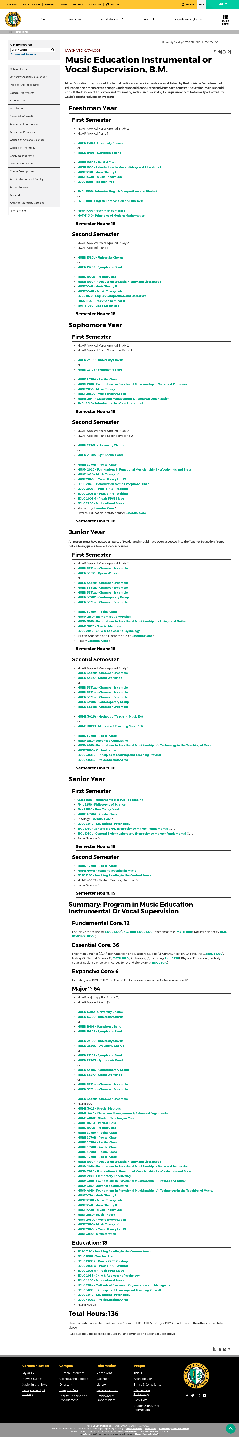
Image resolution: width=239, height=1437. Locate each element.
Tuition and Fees (107, 1390)
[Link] (196, 1375)
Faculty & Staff (31, 4)
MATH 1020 (121, 958)
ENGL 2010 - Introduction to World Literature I (110, 403)
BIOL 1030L (87, 936)
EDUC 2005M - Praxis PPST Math (100, 498)
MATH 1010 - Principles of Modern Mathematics (111, 215)
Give (201, 4)
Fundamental (158, 828)
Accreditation (143, 1378)
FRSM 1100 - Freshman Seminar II (101, 301)
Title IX (138, 1373)
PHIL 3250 (171, 958)
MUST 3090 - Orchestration (96, 750)
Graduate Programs (22, 155)
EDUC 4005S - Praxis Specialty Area (102, 760)
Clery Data (140, 1400)
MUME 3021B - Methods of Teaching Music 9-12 (110, 726)
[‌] (231, 1429)
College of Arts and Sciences (27, 140)
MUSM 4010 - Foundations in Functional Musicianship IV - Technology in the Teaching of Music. (145, 745)
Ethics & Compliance (147, 1384)
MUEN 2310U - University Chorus (100, 360)
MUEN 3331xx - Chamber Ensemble (102, 568)
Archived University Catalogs (27, 202)
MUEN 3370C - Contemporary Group (103, 597)
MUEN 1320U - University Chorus (100, 257)
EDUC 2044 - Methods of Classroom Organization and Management (125, 1285)
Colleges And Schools (73, 1378)
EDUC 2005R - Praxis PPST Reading (102, 488)
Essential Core (103, 508)
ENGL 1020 (144, 932)
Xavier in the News (34, 1384)
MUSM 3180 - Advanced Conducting (102, 740)
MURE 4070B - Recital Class (97, 865)
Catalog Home (19, 69)
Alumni (63, 4)
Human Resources (71, 1373)
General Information (22, 92)
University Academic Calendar (28, 77)
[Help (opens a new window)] (229, 52)
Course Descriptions (22, 171)
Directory (65, 1384)
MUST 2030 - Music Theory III (97, 389)
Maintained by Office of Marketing (174, 1429)
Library (101, 1384)
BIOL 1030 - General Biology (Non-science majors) (112, 828)
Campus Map (68, 1390)
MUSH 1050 (214, 953)
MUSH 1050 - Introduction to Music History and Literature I (119, 167)
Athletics (78, 4)
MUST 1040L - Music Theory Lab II (100, 291)
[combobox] (196, 42)
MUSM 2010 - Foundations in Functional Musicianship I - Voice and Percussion (133, 384)
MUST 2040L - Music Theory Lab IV (101, 479)
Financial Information (23, 116)
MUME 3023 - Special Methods (99, 626)
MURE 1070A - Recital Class (96, 162)
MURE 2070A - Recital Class (97, 379)
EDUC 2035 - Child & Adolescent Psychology (108, 631)
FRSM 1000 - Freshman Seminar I (101, 210)
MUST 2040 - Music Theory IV (98, 474)
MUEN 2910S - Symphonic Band (99, 369)
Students (12, 4)
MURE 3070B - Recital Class (97, 735)
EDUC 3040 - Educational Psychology (103, 823)
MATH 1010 (184, 932)
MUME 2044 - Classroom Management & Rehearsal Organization (123, 398)
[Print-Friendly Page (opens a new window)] (224, 52)
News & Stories (32, 1378)
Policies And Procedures (24, 84)
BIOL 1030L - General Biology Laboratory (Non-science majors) (121, 833)
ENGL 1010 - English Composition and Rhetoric (110, 201)
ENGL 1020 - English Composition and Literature (111, 296)
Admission (16, 108)
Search (190, 4)
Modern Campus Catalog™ (146, 1434)
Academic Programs (22, 132)
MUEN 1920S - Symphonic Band (99, 267)
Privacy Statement (134, 1429)
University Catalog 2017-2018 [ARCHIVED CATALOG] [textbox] (190, 42)
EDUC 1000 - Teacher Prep (95, 181)
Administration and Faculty (26, 179)
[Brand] (13, 19)
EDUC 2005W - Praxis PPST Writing (102, 493)
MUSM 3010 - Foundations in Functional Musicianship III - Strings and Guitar (131, 621)
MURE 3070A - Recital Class (97, 611)
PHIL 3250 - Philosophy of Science (101, 804)
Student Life (17, 100)
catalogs (86, 1434)
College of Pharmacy (22, 147)
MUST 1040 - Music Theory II (97, 286)
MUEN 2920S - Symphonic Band (100, 455)
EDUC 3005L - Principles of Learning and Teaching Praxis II (119, 755)
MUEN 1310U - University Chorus (100, 143)
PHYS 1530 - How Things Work (98, 809)
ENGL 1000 (113, 932)
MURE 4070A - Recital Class (97, 814)
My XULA (115, 4)
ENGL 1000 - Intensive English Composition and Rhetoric (117, 191)
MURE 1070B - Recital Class (96, 276)
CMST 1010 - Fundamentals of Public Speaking (110, 800)
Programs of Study (21, 163)
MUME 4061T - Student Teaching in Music (106, 870)
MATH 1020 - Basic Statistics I (98, 306)
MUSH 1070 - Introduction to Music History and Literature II (119, 281)
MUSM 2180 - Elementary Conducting (104, 616)
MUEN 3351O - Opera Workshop (99, 573)
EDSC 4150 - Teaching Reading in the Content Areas (114, 875)
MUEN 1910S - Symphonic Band (99, 152)
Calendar (103, 1378)
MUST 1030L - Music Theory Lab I (100, 177)
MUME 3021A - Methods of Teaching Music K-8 (110, 716)
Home (10, 32)
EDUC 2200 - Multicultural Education (103, 503)
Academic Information (24, 124)
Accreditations (19, 187)
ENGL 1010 (128, 932)
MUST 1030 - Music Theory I (96, 172)
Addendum (17, 195)
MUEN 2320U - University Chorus (100, 445)
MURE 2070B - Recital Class (97, 464)
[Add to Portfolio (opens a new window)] (220, 52)
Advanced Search (23, 54)
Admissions (104, 1373)
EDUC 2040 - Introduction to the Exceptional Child (113, 484)
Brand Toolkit (150, 1429)
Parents (49, 4)
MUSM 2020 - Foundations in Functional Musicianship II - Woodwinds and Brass (134, 469)
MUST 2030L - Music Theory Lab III (101, 394)
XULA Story (95, 4)
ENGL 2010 (159, 962)
